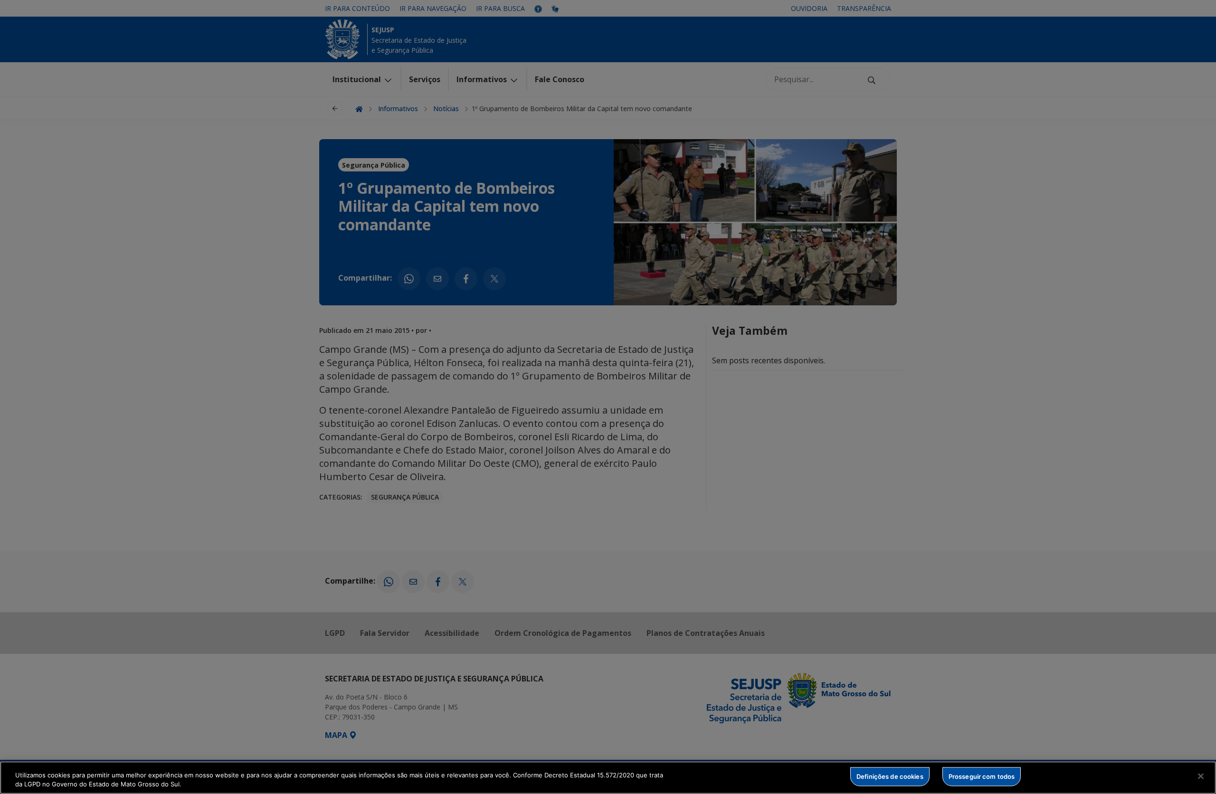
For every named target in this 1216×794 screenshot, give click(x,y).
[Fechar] (1200, 776)
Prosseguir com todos (982, 776)
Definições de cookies (889, 776)
